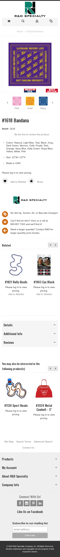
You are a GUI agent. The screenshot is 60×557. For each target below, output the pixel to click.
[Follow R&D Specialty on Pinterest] (33, 503)
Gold (27, 108)
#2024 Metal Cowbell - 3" (44, 407)
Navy (41, 108)
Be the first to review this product (31, 134)
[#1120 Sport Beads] (16, 388)
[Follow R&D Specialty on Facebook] (20, 503)
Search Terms (23, 441)
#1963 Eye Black (44, 282)
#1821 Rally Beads (16, 282)
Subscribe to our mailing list (30, 523)
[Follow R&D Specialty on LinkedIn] (40, 503)
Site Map (9, 441)
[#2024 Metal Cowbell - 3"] (44, 388)
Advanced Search (43, 441)
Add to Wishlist (16, 294)
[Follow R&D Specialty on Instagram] (27, 503)
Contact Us (28, 447)
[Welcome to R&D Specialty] (30, 9)
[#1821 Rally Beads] (16, 265)
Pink (14, 108)
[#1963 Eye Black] (44, 265)
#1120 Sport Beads (16, 405)
